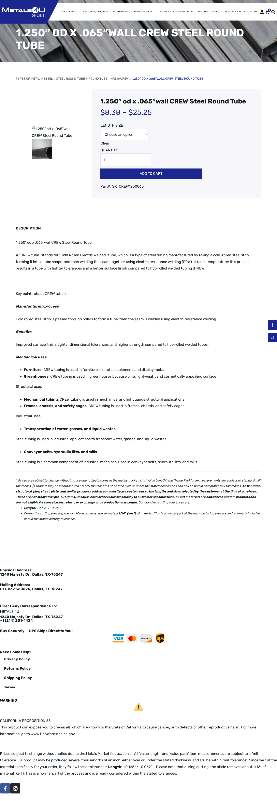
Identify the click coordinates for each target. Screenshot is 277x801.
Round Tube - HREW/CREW (108, 78)
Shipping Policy (18, 678)
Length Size (112, 125)
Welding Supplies (208, 11)
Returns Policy (17, 668)
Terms (9, 687)
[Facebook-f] (272, 325)
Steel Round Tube (70, 78)
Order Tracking (233, 11)
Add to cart (151, 173)
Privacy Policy (17, 659)
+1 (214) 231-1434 (16, 620)
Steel (48, 78)
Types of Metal (69, 11)
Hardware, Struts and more (176, 11)
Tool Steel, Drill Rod (95, 11)
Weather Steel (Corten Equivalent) (134, 11)
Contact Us (250, 11)
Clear (105, 143)
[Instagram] (272, 337)
